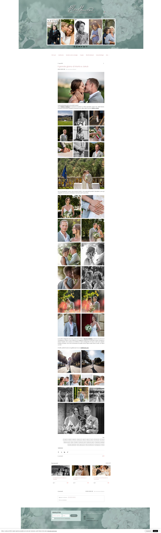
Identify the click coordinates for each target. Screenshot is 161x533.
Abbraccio (79, 439)
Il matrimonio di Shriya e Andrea (79, 478)
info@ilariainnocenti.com (92, 520)
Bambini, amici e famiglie (72, 55)
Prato (103, 444)
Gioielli (76, 442)
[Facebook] (74, 47)
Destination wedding (100, 442)
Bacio (84, 439)
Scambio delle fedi (72, 444)
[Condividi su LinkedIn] (64, 452)
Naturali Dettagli (99, 55)
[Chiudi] (159, 531)
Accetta (155, 531)
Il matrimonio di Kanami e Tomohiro (101, 478)
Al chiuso (102, 439)
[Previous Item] (49, 32)
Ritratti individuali (90, 55)
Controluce (96, 439)
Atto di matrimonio (89, 444)
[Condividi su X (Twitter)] (61, 452)
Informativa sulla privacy (52, 531)
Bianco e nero (90, 439)
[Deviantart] (82, 47)
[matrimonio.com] (87, 47)
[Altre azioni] (103, 63)
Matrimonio (61, 55)
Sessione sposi (67, 442)
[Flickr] (79, 47)
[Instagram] (77, 47)
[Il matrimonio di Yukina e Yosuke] (60, 470)
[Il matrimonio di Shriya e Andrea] (81, 470)
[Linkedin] (84, 47)
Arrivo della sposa (80, 444)
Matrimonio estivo (90, 442)
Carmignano (97, 444)
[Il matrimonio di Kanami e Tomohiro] (101, 470)
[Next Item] (112, 32)
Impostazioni (148, 531)
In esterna (65, 439)
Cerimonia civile (82, 442)
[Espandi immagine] (65, 118)
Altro (107, 55)
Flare (72, 442)
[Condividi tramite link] (67, 452)
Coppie (82, 55)
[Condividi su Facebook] (58, 452)
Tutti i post (53, 55)
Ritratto (74, 439)
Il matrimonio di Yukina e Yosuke (59, 478)
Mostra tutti (108, 463)
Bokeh (70, 439)
